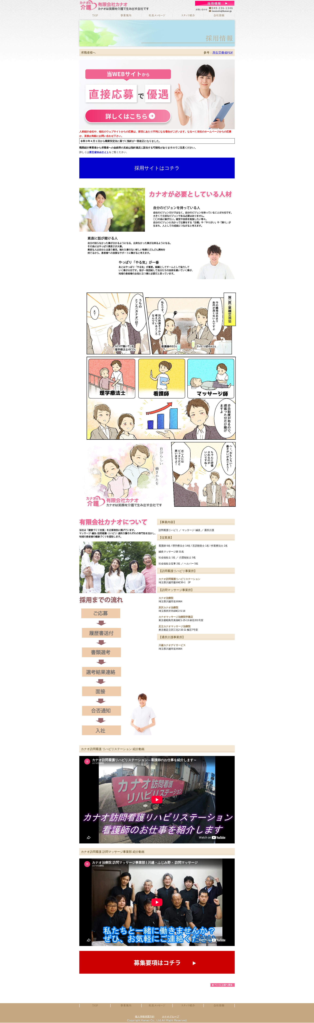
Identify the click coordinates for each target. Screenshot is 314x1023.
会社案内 (219, 15)
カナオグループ (170, 1016)
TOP (94, 15)
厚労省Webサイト (99, 152)
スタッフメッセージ (188, 15)
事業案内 (125, 15)
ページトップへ (222, 985)
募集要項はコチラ (157, 962)
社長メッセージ (157, 15)
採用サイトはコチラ (157, 168)
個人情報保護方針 (145, 1016)
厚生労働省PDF (222, 52)
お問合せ (214, 3)
